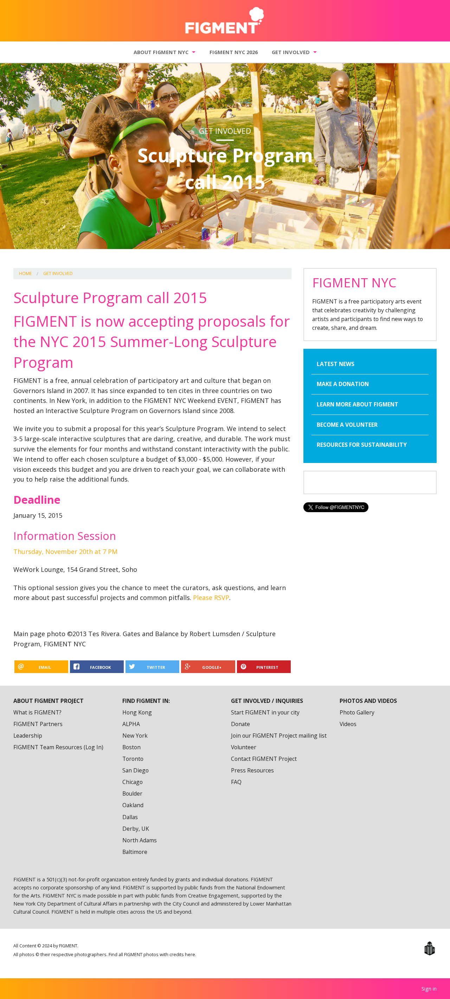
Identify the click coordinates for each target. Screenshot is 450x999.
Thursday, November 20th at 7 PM (65, 551)
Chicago (132, 782)
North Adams (139, 840)
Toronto (132, 759)
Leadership (27, 735)
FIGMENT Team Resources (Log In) (58, 747)
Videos (348, 724)
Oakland (132, 805)
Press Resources (252, 770)
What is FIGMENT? (37, 712)
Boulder (132, 793)
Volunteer (243, 747)
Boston (131, 747)
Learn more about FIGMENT (357, 404)
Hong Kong (137, 712)
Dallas (130, 817)
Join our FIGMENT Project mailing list (279, 735)
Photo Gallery (357, 712)
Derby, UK (135, 828)
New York (135, 735)
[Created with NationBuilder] (430, 948)
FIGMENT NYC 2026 (234, 52)
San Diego (135, 770)
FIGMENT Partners (38, 724)
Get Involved (291, 52)
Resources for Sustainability (362, 445)
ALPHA (131, 724)
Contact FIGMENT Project (264, 759)
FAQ (236, 782)
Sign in (429, 988)
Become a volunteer (347, 425)
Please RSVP (211, 597)
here (190, 955)
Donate (240, 724)
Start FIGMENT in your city (265, 712)
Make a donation (343, 384)
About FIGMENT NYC (161, 52)
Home (25, 273)
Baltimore (134, 852)
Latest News (335, 364)
